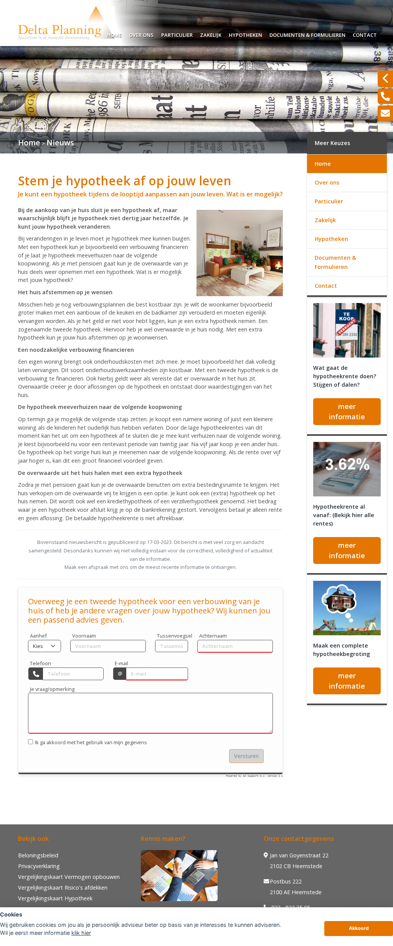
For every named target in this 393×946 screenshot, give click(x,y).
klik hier (81, 933)
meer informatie (347, 411)
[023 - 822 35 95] (385, 96)
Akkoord (359, 928)
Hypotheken (245, 34)
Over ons (141, 34)
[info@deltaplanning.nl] (385, 113)
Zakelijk (210, 34)
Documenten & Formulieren (307, 34)
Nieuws (60, 142)
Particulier (177, 34)
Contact (365, 34)
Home (114, 34)
